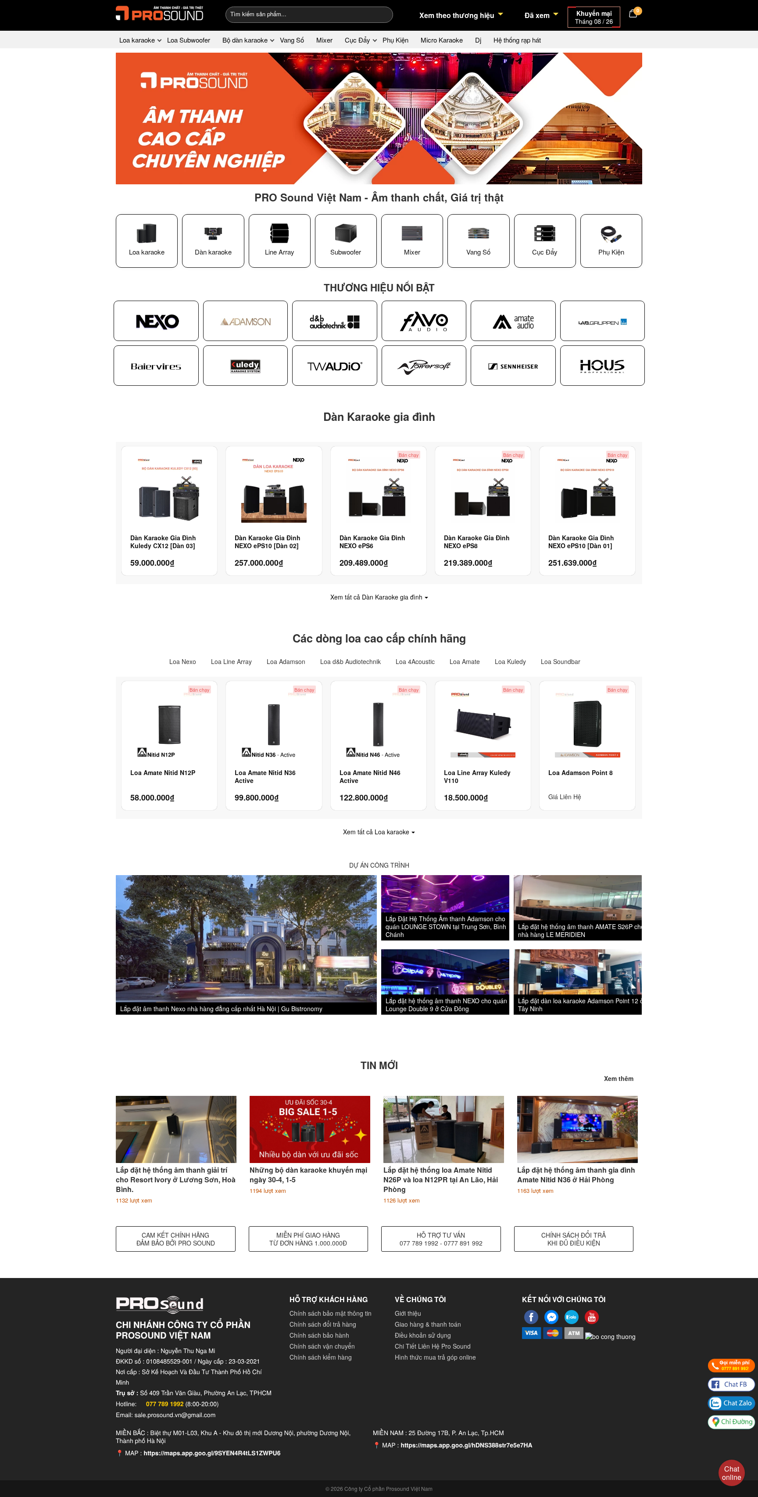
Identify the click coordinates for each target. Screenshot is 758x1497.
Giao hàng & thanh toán (428, 1324)
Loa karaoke (137, 39)
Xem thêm (618, 1078)
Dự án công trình (379, 865)
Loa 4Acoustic (415, 661)
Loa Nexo (182, 661)
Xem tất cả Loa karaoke (376, 831)
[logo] (160, 13)
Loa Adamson (286, 661)
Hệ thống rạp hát (517, 39)
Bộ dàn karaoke (245, 39)
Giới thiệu (408, 1313)
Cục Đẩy (357, 39)
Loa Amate (465, 661)
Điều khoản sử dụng (423, 1335)
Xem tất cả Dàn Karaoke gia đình (376, 596)
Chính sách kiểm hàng (321, 1357)
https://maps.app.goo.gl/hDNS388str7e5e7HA (466, 1445)
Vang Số (292, 39)
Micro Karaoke (442, 39)
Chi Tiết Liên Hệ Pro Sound (433, 1346)
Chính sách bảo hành (319, 1335)
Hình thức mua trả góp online (435, 1357)
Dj (478, 39)
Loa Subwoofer (188, 39)
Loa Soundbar (560, 661)
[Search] (380, 13)
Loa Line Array (231, 661)
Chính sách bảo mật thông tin (331, 1313)
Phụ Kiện (395, 39)
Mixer (324, 39)
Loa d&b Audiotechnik (350, 661)
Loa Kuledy (510, 661)
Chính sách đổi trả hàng (323, 1324)
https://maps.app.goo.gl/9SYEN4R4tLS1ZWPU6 (211, 1453)
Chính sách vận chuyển (322, 1346)
